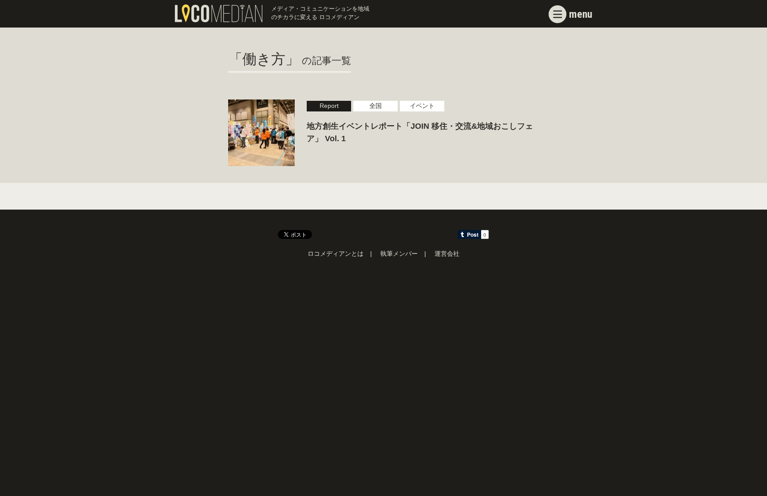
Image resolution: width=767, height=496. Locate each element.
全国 (375, 106)
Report (329, 106)
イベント (422, 106)
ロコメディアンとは (336, 253)
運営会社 (447, 253)
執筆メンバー (399, 253)
